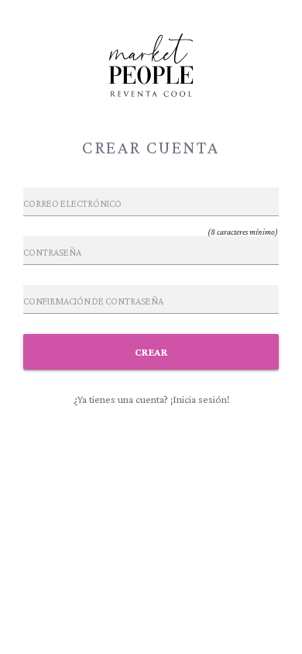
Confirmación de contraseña (93, 301)
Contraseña (52, 252)
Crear (151, 352)
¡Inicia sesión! (199, 399)
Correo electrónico (72, 203)
